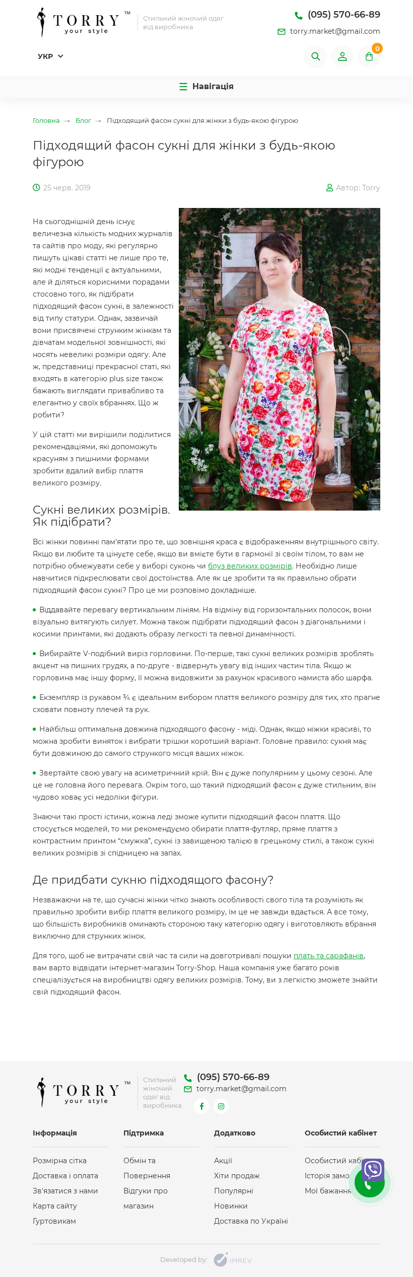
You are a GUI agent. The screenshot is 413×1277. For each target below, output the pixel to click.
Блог (83, 120)
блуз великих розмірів (250, 566)
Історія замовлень (338, 1175)
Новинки (231, 1206)
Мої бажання (328, 1190)
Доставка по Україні (251, 1221)
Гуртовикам (54, 1221)
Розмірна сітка (60, 1160)
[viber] (373, 1170)
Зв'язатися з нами (65, 1190)
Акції (223, 1160)
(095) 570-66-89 (342, 14)
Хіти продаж (237, 1175)
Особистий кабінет (340, 1160)
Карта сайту (55, 1206)
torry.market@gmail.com (334, 31)
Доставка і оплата (65, 1175)
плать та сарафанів (329, 955)
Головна (46, 120)
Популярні (233, 1190)
